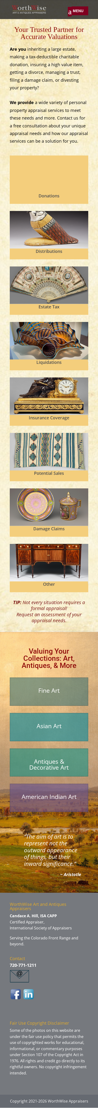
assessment (53, 614)
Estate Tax (49, 307)
